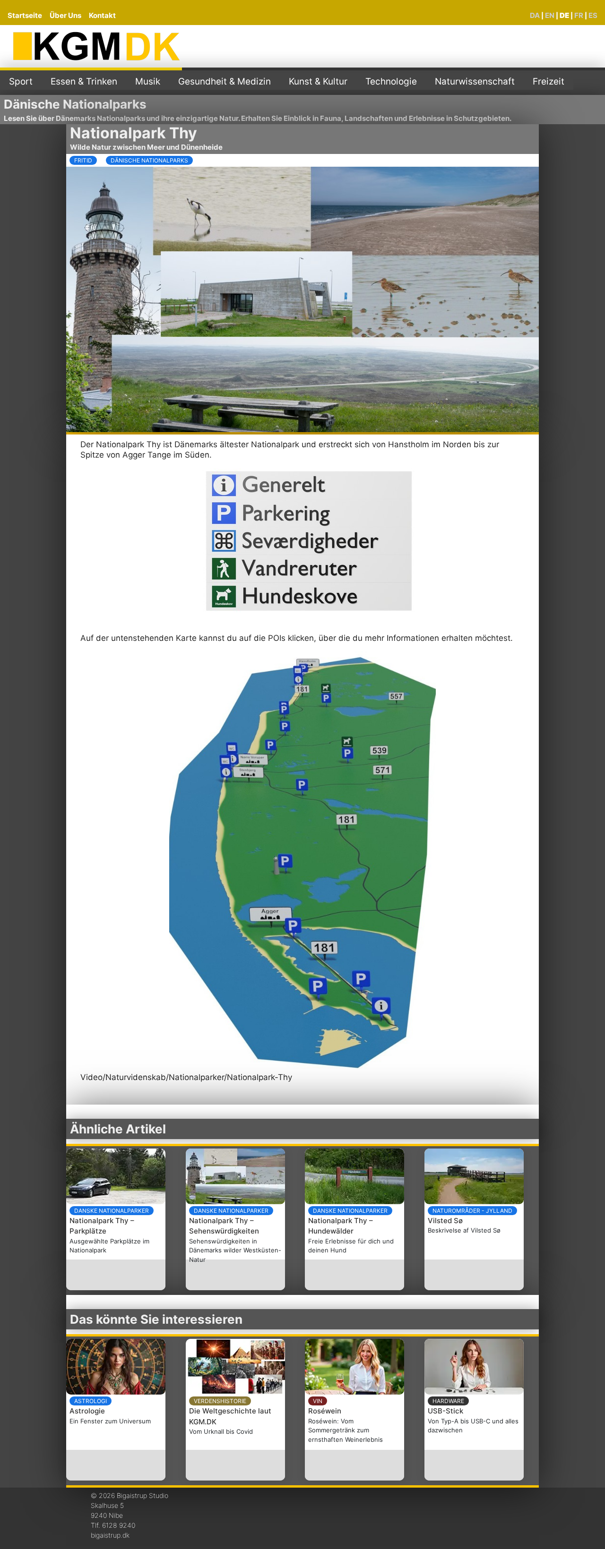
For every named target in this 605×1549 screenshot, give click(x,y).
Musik (147, 81)
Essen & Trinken (84, 81)
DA (535, 15)
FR (578, 15)
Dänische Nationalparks (75, 104)
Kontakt (102, 15)
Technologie (391, 81)
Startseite (25, 15)
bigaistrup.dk (110, 1535)
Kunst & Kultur (318, 81)
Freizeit (548, 81)
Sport (21, 81)
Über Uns (65, 15)
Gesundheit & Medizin (224, 81)
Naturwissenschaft (475, 81)
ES (592, 15)
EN (549, 15)
